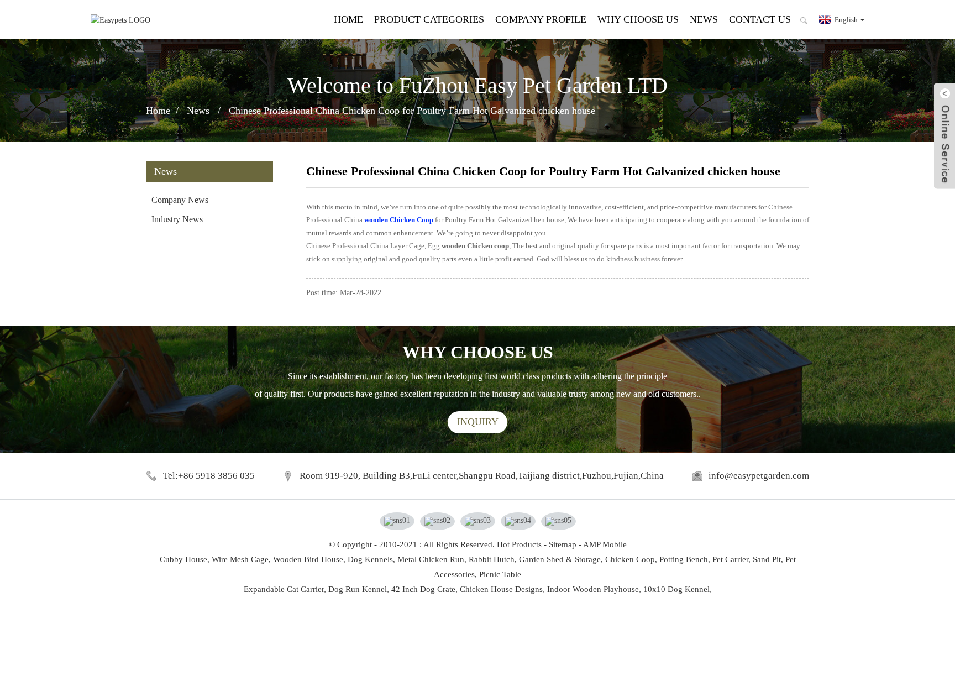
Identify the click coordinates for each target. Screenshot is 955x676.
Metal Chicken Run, (431, 559)
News (704, 19)
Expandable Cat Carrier (284, 589)
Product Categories (429, 19)
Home (348, 19)
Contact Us (760, 19)
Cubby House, (184, 559)
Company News (179, 200)
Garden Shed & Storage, (561, 559)
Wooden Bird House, (309, 559)
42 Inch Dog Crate (423, 589)
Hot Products (519, 544)
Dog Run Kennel (357, 589)
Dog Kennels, (371, 559)
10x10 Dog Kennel (676, 589)
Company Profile (540, 19)
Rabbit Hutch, (493, 559)
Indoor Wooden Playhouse (593, 589)
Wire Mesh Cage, (241, 559)
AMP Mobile (605, 544)
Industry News (177, 219)
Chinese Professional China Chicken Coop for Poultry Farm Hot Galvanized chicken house (412, 110)
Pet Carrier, (731, 559)
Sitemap (562, 544)
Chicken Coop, (631, 559)
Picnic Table (500, 574)
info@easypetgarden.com (759, 475)
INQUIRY (478, 421)
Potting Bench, (684, 559)
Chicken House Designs (501, 589)
